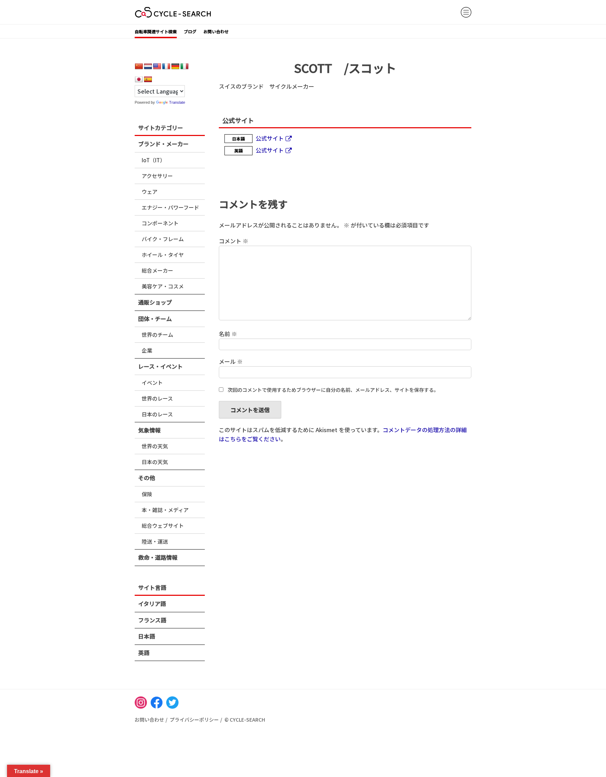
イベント (152, 382)
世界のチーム (157, 334)
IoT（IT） (153, 160)
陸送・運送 (155, 541)
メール (231, 361)
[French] (166, 66)
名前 (228, 333)
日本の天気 (155, 461)
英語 (143, 652)
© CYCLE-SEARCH (244, 719)
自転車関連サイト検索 (156, 31)
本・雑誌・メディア (165, 509)
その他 (146, 477)
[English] (157, 66)
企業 (147, 350)
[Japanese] (139, 79)
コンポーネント (160, 223)
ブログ (190, 31)
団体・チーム (155, 318)
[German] (175, 66)
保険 (147, 494)
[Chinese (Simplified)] (139, 66)
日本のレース (157, 414)
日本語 (146, 636)
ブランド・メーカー (163, 143)
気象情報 (149, 430)
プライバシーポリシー (194, 719)
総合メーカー (157, 270)
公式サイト (270, 138)
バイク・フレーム (163, 239)
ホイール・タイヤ (163, 254)
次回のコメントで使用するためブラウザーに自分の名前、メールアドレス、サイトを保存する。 (333, 389)
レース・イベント (160, 366)
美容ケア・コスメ (163, 286)
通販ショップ (155, 302)
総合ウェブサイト (163, 525)
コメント (233, 241)
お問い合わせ (216, 31)
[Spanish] (148, 79)
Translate (177, 102)
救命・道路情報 (157, 557)
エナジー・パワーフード (170, 207)
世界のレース (157, 398)
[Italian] (184, 66)
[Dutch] (148, 66)
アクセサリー (157, 175)
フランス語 (152, 620)
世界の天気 (155, 446)
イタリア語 (152, 603)
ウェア (149, 191)
